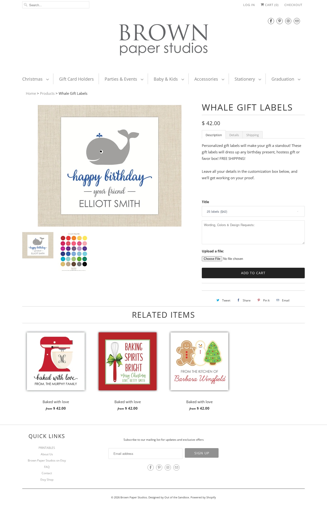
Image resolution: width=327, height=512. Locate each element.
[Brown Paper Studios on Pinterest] (279, 21)
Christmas (33, 79)
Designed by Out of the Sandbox (168, 497)
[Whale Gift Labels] (109, 225)
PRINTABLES (47, 448)
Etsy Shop (46, 480)
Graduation (283, 79)
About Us (47, 454)
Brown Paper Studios (133, 497)
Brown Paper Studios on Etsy (47, 460)
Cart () (271, 5)
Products (47, 93)
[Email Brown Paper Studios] (297, 21)
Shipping (252, 135)
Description (214, 135)
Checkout (293, 5)
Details (234, 135)
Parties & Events (121, 79)
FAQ (47, 467)
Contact (47, 473)
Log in (249, 5)
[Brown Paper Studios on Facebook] (271, 21)
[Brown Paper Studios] (163, 41)
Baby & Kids (166, 79)
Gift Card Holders (76, 79)
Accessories (206, 79)
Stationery (245, 79)
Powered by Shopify (203, 497)
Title (205, 202)
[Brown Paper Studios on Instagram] (288, 21)
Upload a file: (213, 251)
